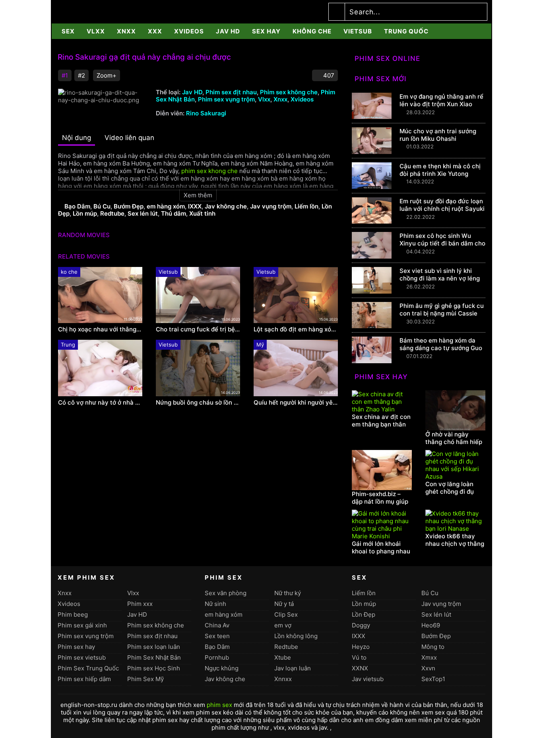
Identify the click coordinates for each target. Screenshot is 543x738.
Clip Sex (286, 614)
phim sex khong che (209, 171)
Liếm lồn (306, 206)
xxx (155, 31)
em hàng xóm (166, 206)
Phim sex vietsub (82, 657)
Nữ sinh (215, 604)
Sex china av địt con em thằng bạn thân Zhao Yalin (381, 424)
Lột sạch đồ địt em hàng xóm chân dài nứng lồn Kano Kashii (296, 329)
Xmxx (429, 657)
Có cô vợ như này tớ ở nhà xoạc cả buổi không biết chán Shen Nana (100, 402)
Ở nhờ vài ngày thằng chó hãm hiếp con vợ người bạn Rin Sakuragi (453, 445)
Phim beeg (73, 614)
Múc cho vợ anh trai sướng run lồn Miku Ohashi (437, 134)
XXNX (360, 668)
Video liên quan (129, 138)
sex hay (266, 31)
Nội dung (76, 138)
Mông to (432, 646)
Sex (68, 31)
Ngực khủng (222, 668)
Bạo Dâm (77, 206)
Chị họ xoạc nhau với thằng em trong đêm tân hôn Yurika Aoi (100, 329)
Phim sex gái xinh (82, 625)
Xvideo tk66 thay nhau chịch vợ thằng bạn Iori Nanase (454, 543)
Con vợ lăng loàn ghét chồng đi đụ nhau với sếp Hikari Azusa (452, 495)
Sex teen (217, 636)
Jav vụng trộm (270, 206)
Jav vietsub (368, 679)
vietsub (357, 31)
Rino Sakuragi (206, 113)
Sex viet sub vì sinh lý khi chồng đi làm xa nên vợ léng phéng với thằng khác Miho (439, 278)
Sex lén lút (143, 213)
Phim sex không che (289, 92)
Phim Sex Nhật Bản (154, 657)
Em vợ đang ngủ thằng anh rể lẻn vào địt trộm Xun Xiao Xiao (441, 104)
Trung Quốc (406, 31)
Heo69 (430, 625)
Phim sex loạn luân (153, 646)
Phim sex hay (76, 646)
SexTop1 (433, 679)
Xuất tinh (202, 213)
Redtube (112, 213)
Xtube (282, 657)
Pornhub (217, 657)
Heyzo (361, 646)
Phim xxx (140, 604)
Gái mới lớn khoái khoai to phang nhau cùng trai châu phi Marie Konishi (381, 555)
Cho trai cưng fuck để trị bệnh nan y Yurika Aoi (198, 329)
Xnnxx (283, 679)
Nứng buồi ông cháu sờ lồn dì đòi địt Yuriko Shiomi (198, 402)
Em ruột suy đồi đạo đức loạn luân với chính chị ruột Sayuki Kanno (442, 208)
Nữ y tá (284, 604)
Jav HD (228, 31)
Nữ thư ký (287, 593)
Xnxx (126, 31)
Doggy (361, 625)
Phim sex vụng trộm (226, 99)
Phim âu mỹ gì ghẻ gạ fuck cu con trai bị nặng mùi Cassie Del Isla (441, 313)
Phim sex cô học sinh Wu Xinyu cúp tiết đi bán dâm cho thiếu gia (442, 243)
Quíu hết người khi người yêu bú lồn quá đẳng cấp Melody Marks (296, 402)
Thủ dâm (173, 213)
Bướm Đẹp (129, 206)
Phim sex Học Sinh (153, 668)
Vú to (359, 657)
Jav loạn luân (292, 668)
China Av (217, 625)
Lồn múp (85, 213)
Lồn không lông (296, 636)
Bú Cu (102, 206)
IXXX (195, 206)
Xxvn (428, 668)
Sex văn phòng (225, 593)
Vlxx (96, 31)
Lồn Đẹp (363, 614)
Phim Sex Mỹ (145, 679)
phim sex (219, 705)
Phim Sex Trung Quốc (88, 668)
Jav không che (226, 206)
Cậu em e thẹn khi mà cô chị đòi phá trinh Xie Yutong (440, 169)
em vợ (282, 625)
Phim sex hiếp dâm (84, 679)
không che (312, 31)
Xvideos (189, 31)
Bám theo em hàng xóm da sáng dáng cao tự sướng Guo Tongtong (440, 348)
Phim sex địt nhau (231, 92)
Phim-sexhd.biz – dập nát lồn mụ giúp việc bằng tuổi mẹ (380, 501)
